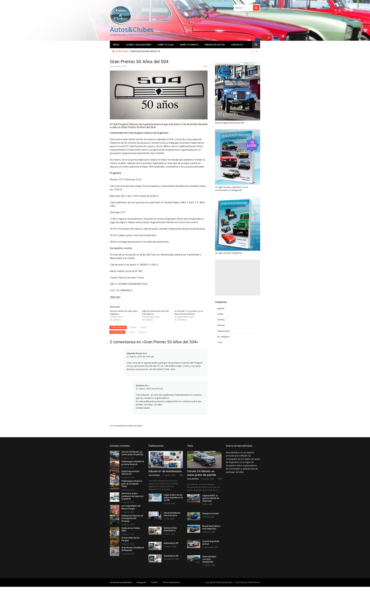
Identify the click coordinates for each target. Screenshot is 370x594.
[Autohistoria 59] (155, 546)
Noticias (221, 325)
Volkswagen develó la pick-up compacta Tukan (153, 51)
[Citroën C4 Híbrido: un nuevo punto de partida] (204, 459)
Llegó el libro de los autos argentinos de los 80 (173, 497)
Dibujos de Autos (215, 44)
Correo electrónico (171, 582)
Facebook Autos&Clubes (121, 582)
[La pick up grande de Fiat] (193, 544)
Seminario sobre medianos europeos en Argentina (132, 496)
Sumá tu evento (189, 44)
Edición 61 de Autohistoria (165, 471)
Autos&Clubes (132, 29)
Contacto (237, 44)
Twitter (154, 582)
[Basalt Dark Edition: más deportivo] (193, 529)
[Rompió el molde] (193, 516)
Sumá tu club (165, 44)
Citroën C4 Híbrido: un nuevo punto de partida (201, 473)
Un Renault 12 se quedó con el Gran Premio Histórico (188, 312)
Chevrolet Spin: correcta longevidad (209, 559)
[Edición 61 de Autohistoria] (166, 459)
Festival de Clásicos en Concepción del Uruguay (132, 518)
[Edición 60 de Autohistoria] (155, 531)
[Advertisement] (237, 278)
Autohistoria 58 (171, 556)
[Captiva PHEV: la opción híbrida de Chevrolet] (193, 498)
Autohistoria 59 (171, 543)
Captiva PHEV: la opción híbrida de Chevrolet (210, 498)
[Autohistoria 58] (155, 559)
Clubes (143, 327)
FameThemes (254, 582)
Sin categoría (223, 336)
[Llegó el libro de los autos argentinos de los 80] (155, 498)
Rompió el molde (210, 513)
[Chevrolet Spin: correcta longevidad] (193, 559)
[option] (194, 51)
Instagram (141, 582)
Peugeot (141, 332)
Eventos (221, 319)
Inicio (116, 44)
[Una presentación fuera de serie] (155, 515)
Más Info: (115, 297)
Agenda (133, 327)
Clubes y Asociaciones (138, 44)
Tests (219, 342)
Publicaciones (223, 331)
